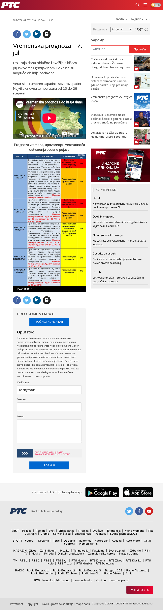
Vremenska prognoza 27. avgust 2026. (111, 99)
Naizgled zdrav (128, 553)
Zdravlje (135, 550)
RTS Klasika (133, 560)
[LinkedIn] (37, 34)
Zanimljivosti (48, 550)
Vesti (15, 530)
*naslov (21, 399)
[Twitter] (27, 34)
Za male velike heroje (101, 553)
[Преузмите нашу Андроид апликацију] (102, 492)
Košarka (43, 540)
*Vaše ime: (23, 382)
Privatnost (16, 604)
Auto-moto (133, 540)
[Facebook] (17, 34)
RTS (37, 580)
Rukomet (85, 540)
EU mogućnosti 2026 (123, 533)
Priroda (49, 553)
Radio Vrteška (91, 573)
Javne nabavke (82, 580)
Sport (17, 540)
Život (32, 550)
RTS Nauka (78, 560)
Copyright (31, 604)
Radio (19, 570)
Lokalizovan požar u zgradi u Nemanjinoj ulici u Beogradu (109, 134)
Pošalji (49, 465)
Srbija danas (66, 530)
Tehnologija (80, 550)
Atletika (117, 540)
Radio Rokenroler (42, 573)
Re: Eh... (98, 272)
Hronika (83, 530)
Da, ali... (97, 198)
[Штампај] (47, 34)
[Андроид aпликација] (120, 165)
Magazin (20, 550)
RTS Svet (61, 560)
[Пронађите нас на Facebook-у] (139, 511)
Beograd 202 (113, 570)
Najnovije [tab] (98, 40)
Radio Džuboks (68, 573)
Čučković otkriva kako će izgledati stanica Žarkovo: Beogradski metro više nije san (110, 63)
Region (40, 530)
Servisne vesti (62, 533)
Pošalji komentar (49, 321)
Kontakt (47, 580)
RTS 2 (36, 560)
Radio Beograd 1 (38, 570)
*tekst (20, 416)
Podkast (100, 533)
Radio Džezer (113, 573)
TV (15, 560)
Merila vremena (134, 530)
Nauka (36, 553)
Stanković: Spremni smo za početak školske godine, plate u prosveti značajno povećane (111, 118)
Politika (27, 530)
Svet (51, 530)
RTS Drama (97, 560)
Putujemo (98, 550)
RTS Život (115, 560)
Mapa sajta (140, 590)
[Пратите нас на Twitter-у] (129, 511)
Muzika (64, 550)
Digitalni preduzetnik (71, 553)
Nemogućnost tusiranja (108, 235)
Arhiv (129, 573)
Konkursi (101, 580)
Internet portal (120, 580)
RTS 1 (24, 560)
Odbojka (69, 540)
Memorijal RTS (88, 543)
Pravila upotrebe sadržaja (57, 604)
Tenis (56, 540)
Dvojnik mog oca (103, 216)
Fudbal (29, 540)
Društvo (98, 530)
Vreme (45, 533)
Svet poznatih (117, 550)
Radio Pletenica (136, 570)
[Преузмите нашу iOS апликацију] (138, 492)
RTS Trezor (65, 563)
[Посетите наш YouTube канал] (149, 511)
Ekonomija (114, 530)
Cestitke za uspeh (104, 253)
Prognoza (100, 29)
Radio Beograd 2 (64, 570)
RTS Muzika (84, 563)
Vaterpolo (101, 540)
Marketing (62, 580)
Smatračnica (83, 533)
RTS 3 (47, 560)
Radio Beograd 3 (90, 570)
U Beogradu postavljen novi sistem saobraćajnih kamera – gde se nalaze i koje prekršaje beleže (110, 83)
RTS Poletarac (105, 563)
